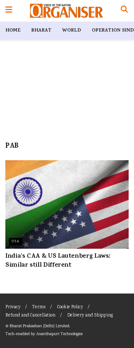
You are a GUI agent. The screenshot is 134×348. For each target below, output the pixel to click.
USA (15, 241)
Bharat (41, 31)
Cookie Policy (70, 307)
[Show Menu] (8, 11)
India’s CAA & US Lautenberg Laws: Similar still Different (57, 261)
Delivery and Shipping (90, 315)
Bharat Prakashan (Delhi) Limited (39, 326)
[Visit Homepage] (66, 11)
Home (12, 31)
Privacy (12, 307)
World (71, 31)
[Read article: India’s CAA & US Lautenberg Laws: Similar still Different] (67, 204)
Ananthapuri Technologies (59, 334)
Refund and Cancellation (30, 315)
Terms (38, 307)
